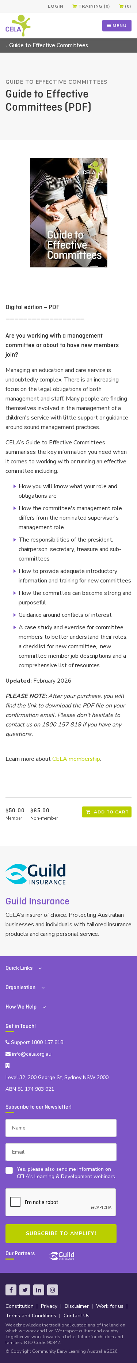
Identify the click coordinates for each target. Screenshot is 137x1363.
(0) (128, 6)
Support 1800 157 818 (36, 1042)
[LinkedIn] (38, 1289)
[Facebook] (10, 1289)
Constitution (19, 1306)
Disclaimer (77, 1306)
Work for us (109, 1306)
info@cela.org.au (31, 1054)
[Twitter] (24, 1289)
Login (55, 6)
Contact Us (77, 1315)
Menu (119, 26)
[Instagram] (52, 1289)
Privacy (49, 1306)
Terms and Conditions (30, 1315)
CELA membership (76, 759)
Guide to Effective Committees (48, 45)
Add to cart (110, 812)
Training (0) (93, 6)
